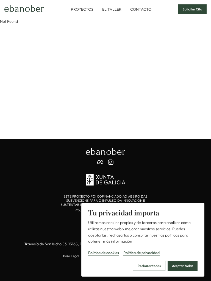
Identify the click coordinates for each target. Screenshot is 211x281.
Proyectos (82, 9)
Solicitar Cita (192, 9)
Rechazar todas (149, 266)
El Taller (111, 9)
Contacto (140, 9)
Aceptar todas (182, 266)
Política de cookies (103, 252)
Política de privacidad (141, 252)
